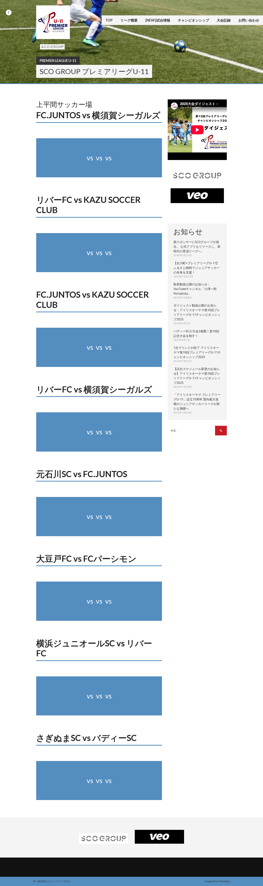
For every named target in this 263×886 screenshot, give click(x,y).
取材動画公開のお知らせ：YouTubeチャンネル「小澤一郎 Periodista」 (195, 289)
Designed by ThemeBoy (217, 881)
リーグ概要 (129, 20)
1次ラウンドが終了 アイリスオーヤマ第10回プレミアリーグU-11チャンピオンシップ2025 (197, 352)
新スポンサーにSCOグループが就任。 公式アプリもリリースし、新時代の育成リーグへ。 (196, 246)
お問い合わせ (248, 20)
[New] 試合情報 (157, 20)
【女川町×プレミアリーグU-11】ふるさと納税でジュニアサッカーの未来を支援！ (196, 267)
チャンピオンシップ (193, 20)
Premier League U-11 (58, 60)
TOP (109, 20)
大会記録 (224, 20)
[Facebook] (9, 12)
